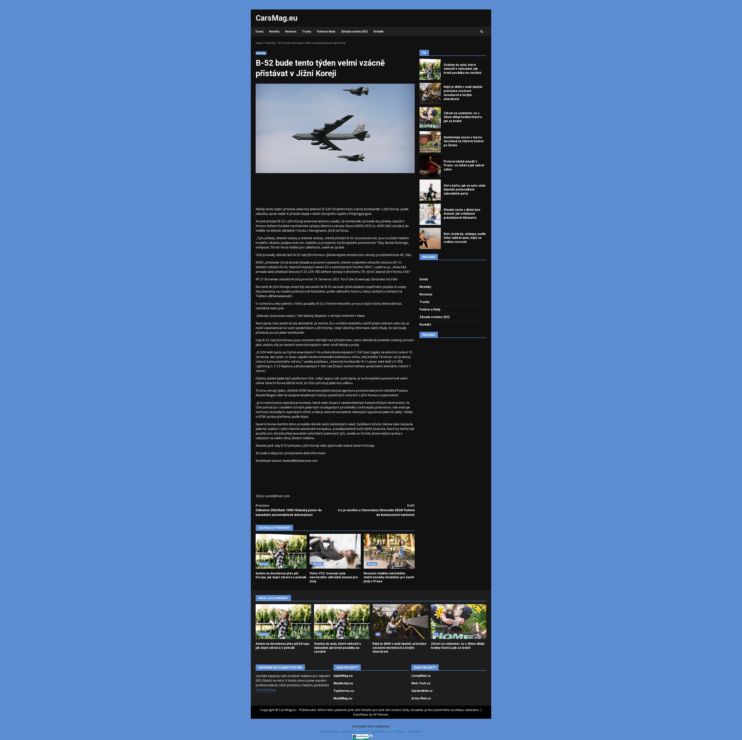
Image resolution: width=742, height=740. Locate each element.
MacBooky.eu (343, 683)
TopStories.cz (344, 691)
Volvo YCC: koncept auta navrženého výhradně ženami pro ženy (335, 551)
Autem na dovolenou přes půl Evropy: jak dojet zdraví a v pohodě (281, 551)
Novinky (274, 31)
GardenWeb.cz (422, 691)
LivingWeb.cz (421, 676)
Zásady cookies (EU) (354, 31)
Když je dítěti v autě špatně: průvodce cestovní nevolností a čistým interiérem (430, 93)
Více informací (266, 690)
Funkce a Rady (326, 31)
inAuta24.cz (349, 731)
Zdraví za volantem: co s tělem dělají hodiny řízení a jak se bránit (430, 117)
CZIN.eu (399, 731)
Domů (259, 31)
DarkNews (360, 714)
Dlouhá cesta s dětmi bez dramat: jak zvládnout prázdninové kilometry (430, 214)
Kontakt (379, 31)
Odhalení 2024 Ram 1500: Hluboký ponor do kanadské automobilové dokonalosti (289, 510)
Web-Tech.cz (421, 683)
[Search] (481, 31)
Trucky (306, 31)
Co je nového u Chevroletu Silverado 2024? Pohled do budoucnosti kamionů (376, 510)
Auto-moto (415, 731)
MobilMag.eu (343, 698)
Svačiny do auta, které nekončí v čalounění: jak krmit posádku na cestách (430, 69)
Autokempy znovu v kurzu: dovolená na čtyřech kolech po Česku (430, 141)
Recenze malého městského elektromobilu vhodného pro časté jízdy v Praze (389, 551)
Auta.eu (364, 731)
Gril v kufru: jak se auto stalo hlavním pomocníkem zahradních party (430, 190)
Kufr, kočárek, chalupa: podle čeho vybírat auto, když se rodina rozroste (430, 238)
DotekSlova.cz (382, 731)
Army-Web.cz (421, 698)
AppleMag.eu (343, 676)
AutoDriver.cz (329, 731)
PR (319, 634)
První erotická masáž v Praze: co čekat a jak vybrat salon (430, 166)
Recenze (290, 31)
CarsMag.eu (277, 18)
